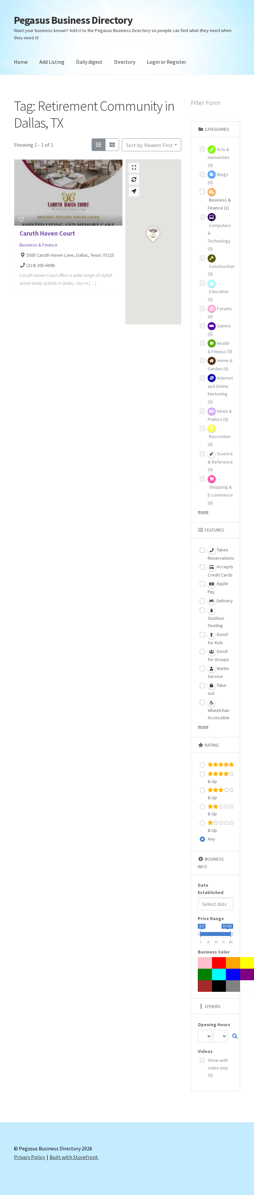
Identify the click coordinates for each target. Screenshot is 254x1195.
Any (211, 839)
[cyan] (219, 974)
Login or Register (166, 61)
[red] (219, 963)
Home (21, 61)
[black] (219, 986)
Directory (124, 61)
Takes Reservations (221, 554)
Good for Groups (218, 655)
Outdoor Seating (216, 622)
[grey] (233, 986)
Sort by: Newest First (149, 145)
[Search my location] (134, 191)
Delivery (224, 601)
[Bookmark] (21, 219)
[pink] (205, 963)
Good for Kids (218, 638)
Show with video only (218, 1067)
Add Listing (51, 61)
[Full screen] (134, 168)
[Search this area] (134, 179)
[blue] (233, 974)
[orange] (233, 963)
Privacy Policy (29, 1157)
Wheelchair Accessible (219, 714)
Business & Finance (39, 245)
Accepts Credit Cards (220, 571)
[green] (205, 974)
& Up (212, 781)
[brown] (205, 986)
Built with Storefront (74, 1157)
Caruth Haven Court (47, 233)
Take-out (217, 689)
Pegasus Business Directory (73, 20)
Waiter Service (219, 672)
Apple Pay (218, 587)
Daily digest (89, 61)
